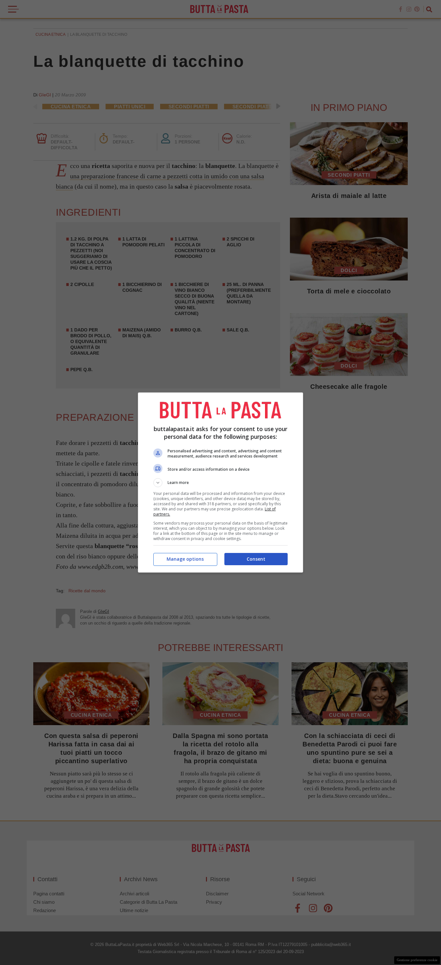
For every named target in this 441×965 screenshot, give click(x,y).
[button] (220, 482)
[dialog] (220, 482)
